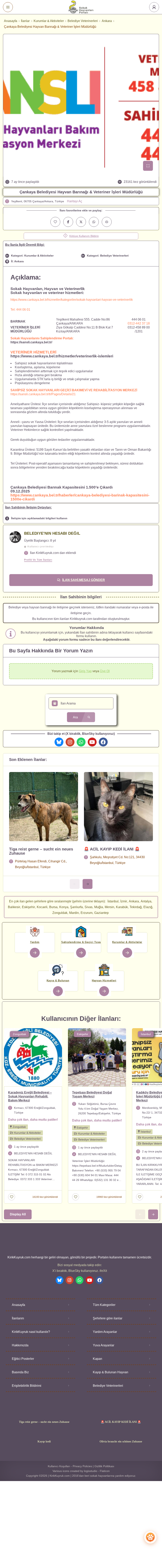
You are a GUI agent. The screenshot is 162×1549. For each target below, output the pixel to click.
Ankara (107, 21)
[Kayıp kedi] (44, 1433)
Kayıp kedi (44, 1441)
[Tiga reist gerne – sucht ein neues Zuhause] (44, 1414)
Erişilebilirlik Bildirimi (26, 1385)
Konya (63, 907)
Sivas (88, 907)
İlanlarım (18, 1318)
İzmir (123, 901)
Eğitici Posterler (23, 1358)
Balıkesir (14, 907)
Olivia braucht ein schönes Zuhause (121, 1441)
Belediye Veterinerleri (83, 21)
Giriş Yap (85, 671)
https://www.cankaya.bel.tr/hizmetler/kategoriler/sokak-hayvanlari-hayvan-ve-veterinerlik (71, 299)
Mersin (109, 907)
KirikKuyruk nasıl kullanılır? (31, 1331)
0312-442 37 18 (139, 323)
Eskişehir (28, 907)
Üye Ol (105, 671)
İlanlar (25, 21)
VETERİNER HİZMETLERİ (33, 352)
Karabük (122, 907)
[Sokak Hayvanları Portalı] (81, 7)
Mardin (74, 912)
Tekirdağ (136, 907)
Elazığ (147, 907)
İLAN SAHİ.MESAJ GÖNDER (83, 580)
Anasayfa (10, 21)
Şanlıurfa (76, 907)
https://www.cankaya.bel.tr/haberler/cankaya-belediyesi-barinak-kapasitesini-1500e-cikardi (79, 497)
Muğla (98, 907)
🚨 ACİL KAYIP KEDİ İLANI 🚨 (112, 849)
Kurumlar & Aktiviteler (49, 21)
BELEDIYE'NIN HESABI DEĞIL (52, 533)
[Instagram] (70, 742)
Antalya (146, 901)
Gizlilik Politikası (104, 1466)
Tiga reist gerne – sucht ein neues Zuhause (41, 851)
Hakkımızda (20, 1345)
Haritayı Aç (74, 201)
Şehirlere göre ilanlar (107, 1318)
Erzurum (86, 912)
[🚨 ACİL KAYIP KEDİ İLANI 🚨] (120, 1414)
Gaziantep (101, 912)
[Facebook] (103, 742)
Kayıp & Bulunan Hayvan (110, 1372)
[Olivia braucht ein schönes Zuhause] (120, 1433)
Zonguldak (59, 912)
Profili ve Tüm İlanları (38, 560)
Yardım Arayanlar (105, 1331)
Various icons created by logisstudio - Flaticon (81, 1471)
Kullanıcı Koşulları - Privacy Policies (70, 1466)
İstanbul (113, 901)
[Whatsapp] (81, 742)
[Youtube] (92, 742)
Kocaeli (42, 907)
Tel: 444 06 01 (20, 309)
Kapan (97, 1358)
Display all (18, 1214)
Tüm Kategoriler (104, 1305)
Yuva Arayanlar (103, 1345)
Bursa (53, 907)
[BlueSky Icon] (59, 742)
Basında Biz (20, 1372)
